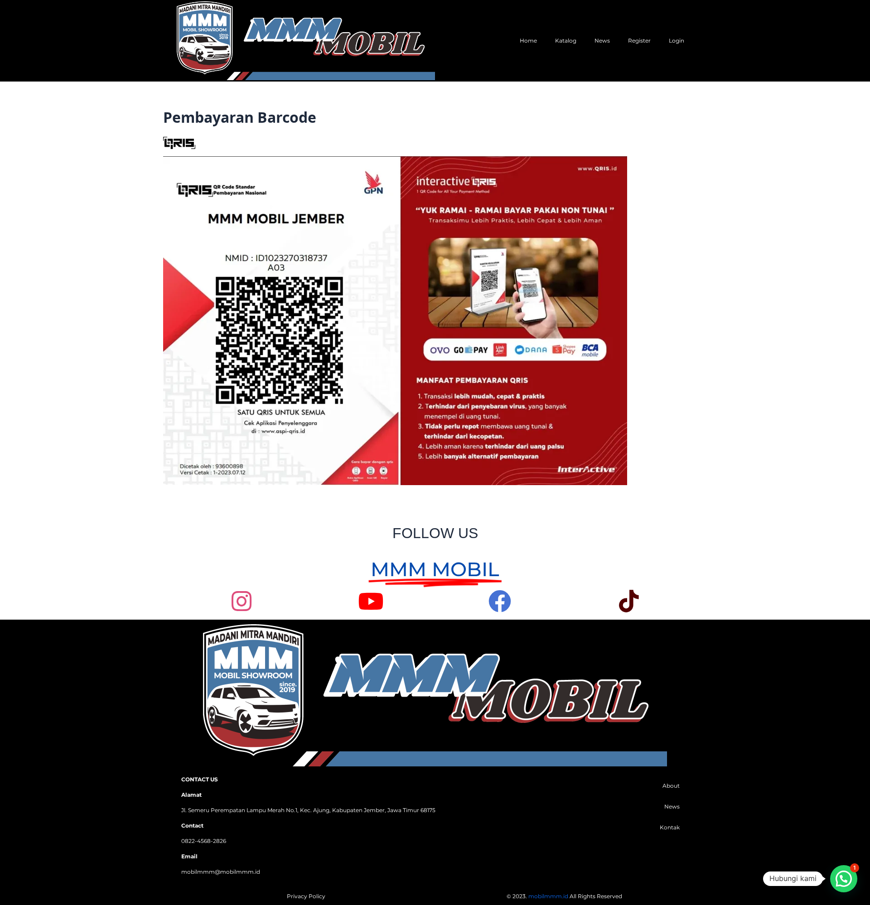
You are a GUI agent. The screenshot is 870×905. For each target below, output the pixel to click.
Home (528, 40)
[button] (843, 878)
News (602, 40)
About (671, 785)
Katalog (565, 40)
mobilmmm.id (548, 896)
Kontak (670, 827)
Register (639, 40)
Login (676, 40)
